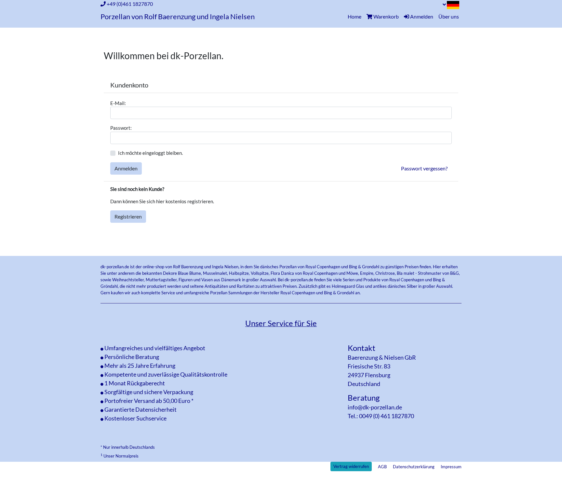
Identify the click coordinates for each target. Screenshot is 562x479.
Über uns (448, 16)
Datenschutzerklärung (414, 466)
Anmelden (126, 168)
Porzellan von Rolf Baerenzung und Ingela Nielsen (177, 16)
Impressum (451, 466)
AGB (382, 466)
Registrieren (128, 216)
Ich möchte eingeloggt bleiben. (150, 153)
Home (356, 16)
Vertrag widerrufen (351, 466)
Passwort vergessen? (424, 168)
